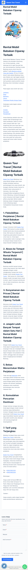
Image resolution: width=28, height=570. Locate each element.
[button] (24, 566)
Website (5, 534)
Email (4, 529)
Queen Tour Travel (13, 2)
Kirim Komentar (7, 559)
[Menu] (25, 2)
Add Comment (7, 539)
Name (5, 525)
